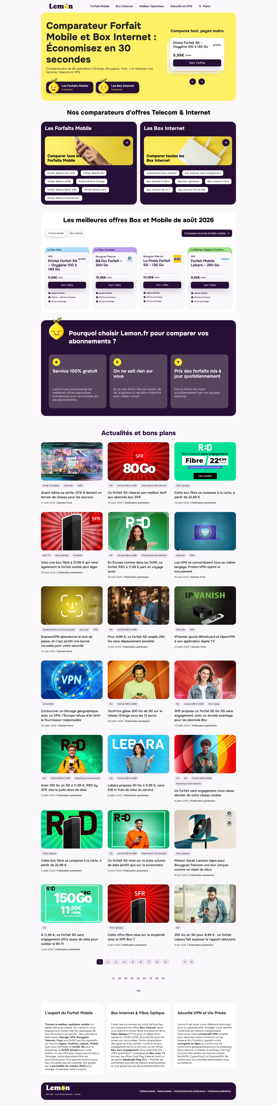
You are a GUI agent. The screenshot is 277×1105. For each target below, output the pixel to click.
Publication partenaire (137, 502)
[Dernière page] (192, 962)
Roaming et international (154, 485)
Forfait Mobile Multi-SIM (62, 189)
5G (111, 485)
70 (150, 978)
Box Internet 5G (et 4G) (191, 189)
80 (157, 978)
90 (163, 978)
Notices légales (164, 1091)
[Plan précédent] (192, 81)
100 (138, 990)
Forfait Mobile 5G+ (95, 189)
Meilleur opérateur (188, 181)
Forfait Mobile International (64, 198)
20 (119, 978)
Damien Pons (65, 502)
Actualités (48, 704)
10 (113, 978)
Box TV (46, 555)
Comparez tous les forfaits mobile (205, 233)
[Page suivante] (185, 962)
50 (138, 978)
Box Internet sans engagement (203, 173)
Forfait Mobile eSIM (59, 181)
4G (111, 778)
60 (144, 978)
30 (125, 978)
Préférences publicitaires (219, 1091)
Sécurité (68, 485)
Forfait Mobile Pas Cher (61, 173)
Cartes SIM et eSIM (127, 485)
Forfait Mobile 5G (94, 173)
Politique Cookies (147, 1091)
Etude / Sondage (51, 485)
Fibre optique (182, 485)
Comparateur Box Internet (162, 173)
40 (132, 978)
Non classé (214, 704)
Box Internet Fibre (218, 181)
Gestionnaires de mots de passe (59, 629)
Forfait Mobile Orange (92, 181)
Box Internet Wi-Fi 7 (158, 189)
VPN (80, 485)
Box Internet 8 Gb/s (158, 181)
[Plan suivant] (201, 81)
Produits (78, 555)
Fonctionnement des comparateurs (190, 1091)
